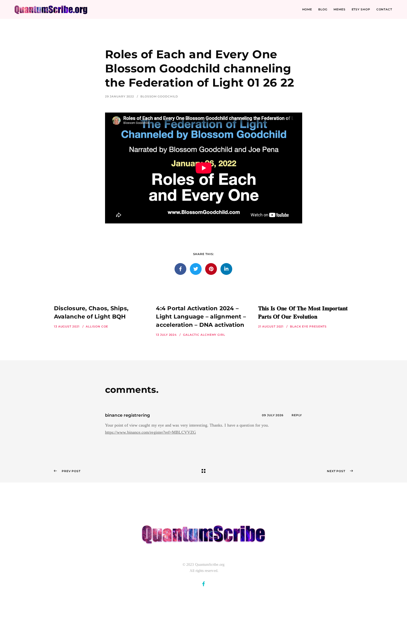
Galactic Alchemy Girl (204, 334)
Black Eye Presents (308, 326)
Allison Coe (97, 326)
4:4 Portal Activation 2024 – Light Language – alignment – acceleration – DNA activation (201, 316)
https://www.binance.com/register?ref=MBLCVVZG (150, 432)
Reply (297, 415)
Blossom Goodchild (159, 96)
